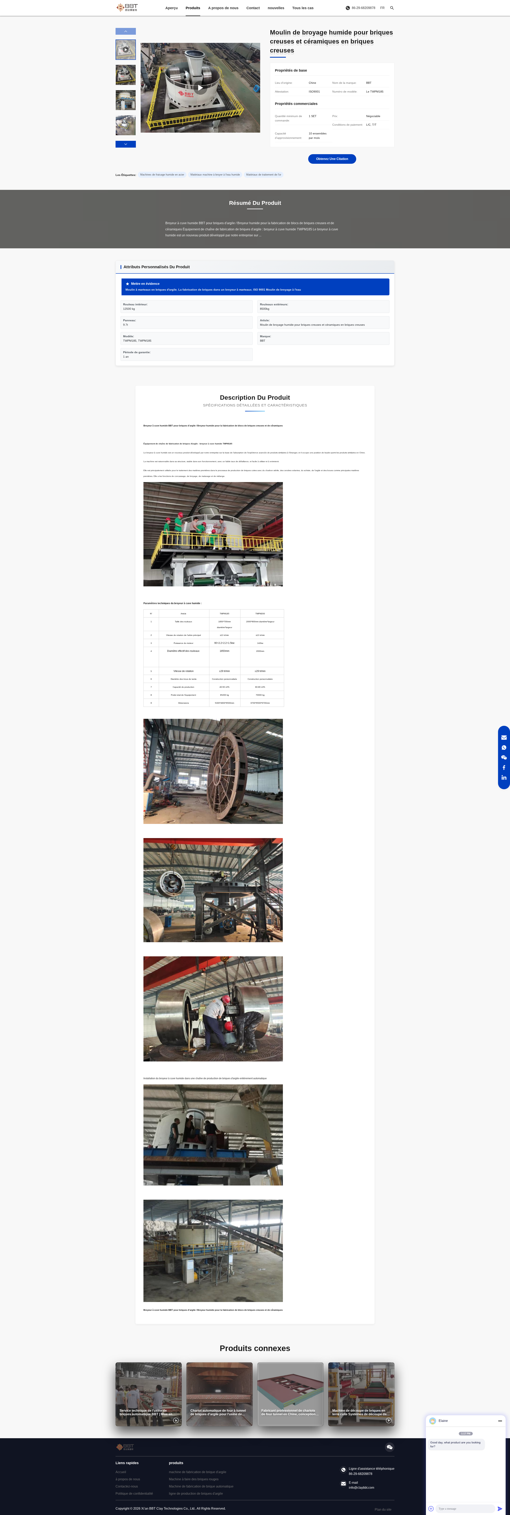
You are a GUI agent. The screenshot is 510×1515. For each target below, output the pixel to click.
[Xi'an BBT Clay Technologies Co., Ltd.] (127, 8)
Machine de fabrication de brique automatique (201, 1486)
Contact (253, 8)
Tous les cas (303, 8)
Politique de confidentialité (134, 1493)
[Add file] (431, 1508)
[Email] (504, 738)
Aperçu (171, 8)
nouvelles (276, 8)
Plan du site (383, 1509)
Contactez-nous (127, 1486)
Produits (193, 8)
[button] (126, 144)
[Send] (500, 1508)
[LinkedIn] (504, 777)
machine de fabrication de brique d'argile (197, 1472)
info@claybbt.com (361, 1487)
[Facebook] (504, 767)
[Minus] (500, 1420)
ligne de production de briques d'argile (196, 1493)
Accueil (121, 1472)
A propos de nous (223, 8)
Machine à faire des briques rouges (194, 1479)
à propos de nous (128, 1479)
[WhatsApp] (504, 748)
